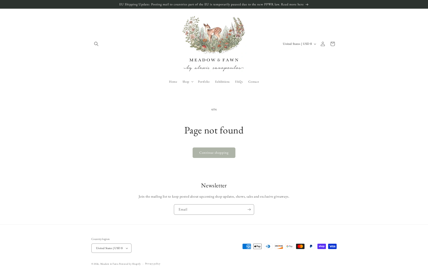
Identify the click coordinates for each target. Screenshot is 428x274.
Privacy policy (152, 263)
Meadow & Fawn (109, 263)
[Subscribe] (249, 209)
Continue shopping (214, 152)
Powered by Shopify (130, 263)
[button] (96, 44)
